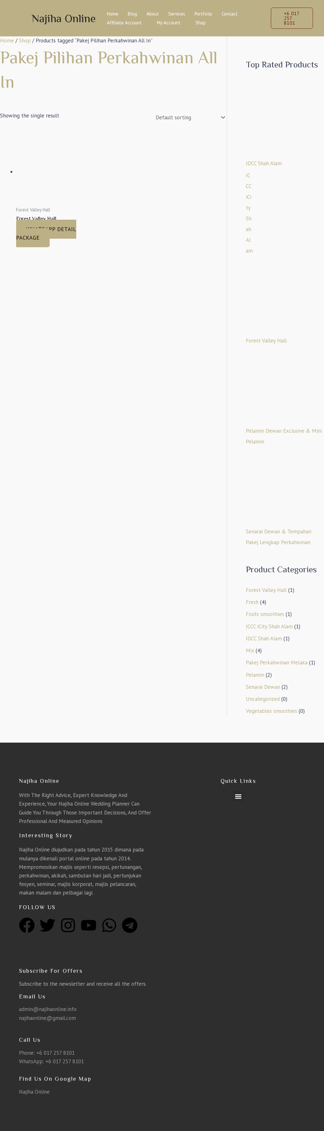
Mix (250, 650)
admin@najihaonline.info (48, 1009)
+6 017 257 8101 (55, 1052)
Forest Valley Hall (266, 590)
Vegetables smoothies (271, 710)
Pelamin (255, 674)
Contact (230, 13)
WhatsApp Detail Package (46, 233)
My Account (168, 22)
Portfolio (203, 13)
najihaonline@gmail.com (47, 1018)
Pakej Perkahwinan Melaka (277, 662)
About (152, 13)
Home (112, 13)
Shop (201, 22)
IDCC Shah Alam (264, 638)
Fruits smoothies (265, 614)
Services (176, 13)
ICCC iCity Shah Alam (269, 626)
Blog (132, 13)
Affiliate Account (124, 22)
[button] (292, 18)
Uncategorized (263, 698)
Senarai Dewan (263, 686)
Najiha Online (64, 18)
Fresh (252, 602)
